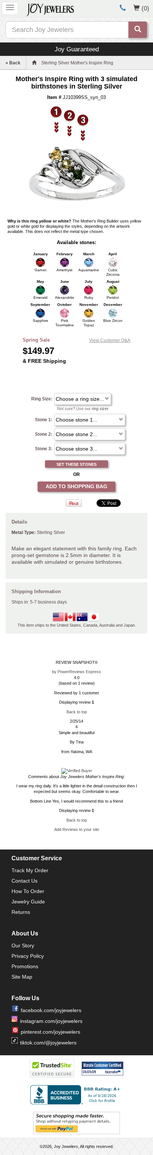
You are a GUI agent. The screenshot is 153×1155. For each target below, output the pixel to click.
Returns (21, 912)
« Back (13, 62)
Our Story (23, 945)
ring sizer (100, 408)
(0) (145, 8)
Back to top (76, 712)
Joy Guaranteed (77, 49)
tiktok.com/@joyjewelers (48, 1043)
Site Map (22, 977)
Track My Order (30, 870)
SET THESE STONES (76, 464)
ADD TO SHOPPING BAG (76, 486)
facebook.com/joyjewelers (51, 1010)
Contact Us (25, 881)
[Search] (137, 29)
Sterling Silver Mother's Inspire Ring (77, 62)
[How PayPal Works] (76, 1122)
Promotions (25, 966)
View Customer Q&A (109, 340)
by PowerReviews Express (76, 671)
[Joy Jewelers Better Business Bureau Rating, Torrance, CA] (76, 1094)
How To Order (28, 891)
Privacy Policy (28, 956)
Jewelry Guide (28, 902)
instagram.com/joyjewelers (51, 1021)
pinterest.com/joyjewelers (50, 1032)
